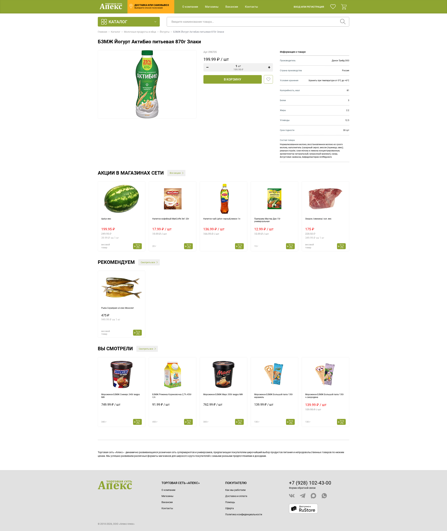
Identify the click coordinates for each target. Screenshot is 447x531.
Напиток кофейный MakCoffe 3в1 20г (170, 219)
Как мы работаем (235, 490)
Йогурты (165, 31)
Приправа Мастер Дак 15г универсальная (267, 220)
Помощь (230, 502)
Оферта (229, 508)
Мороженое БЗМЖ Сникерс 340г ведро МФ (120, 395)
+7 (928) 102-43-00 (310, 483)
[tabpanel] (121, 216)
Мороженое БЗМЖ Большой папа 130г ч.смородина (324, 395)
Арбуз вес (106, 219)
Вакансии (231, 6)
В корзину (232, 79)
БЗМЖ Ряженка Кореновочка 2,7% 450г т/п (172, 395)
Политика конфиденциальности (243, 514)
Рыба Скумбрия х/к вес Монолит (117, 308)
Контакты (251, 6)
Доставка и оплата (236, 496)
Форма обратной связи (302, 487)
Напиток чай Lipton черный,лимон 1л (221, 219)
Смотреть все (148, 262)
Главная (102, 31)
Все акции (175, 173)
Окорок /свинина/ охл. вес (318, 219)
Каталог (115, 31)
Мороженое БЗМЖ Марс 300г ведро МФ (223, 394)
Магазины (211, 6)
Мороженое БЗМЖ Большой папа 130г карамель (273, 395)
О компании (190, 6)
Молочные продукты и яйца (140, 31)
